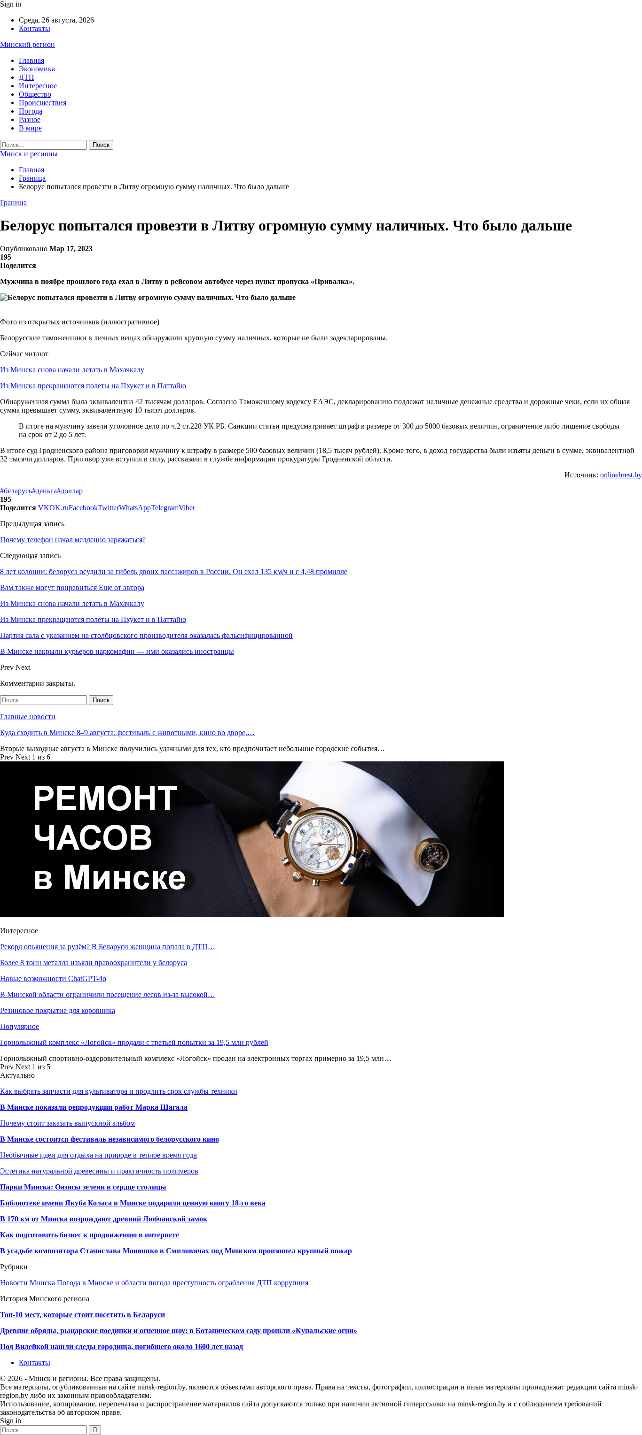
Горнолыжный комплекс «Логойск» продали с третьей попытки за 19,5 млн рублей (134, 1042)
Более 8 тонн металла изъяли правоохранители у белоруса (93, 963)
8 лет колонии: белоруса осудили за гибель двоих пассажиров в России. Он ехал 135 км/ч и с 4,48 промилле (173, 572)
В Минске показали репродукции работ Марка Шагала (94, 1107)
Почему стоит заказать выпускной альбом (67, 1123)
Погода (30, 111)
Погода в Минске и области (102, 1283)
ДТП (26, 77)
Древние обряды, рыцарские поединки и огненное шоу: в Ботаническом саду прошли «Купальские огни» (178, 1331)
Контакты (34, 28)
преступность (194, 1283)
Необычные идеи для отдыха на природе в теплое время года (98, 1155)
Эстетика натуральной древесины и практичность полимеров (99, 1171)
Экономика (37, 69)
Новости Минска (27, 1283)
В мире (30, 128)
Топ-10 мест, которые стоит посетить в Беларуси (82, 1315)
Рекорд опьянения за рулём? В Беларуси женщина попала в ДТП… (107, 947)
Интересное (38, 86)
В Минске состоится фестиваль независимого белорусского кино (109, 1139)
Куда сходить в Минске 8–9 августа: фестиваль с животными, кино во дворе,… (127, 733)
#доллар (70, 491)
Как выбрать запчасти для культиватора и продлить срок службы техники (118, 1091)
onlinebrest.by (621, 475)
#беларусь (16, 491)
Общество (35, 94)
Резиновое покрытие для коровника (57, 1010)
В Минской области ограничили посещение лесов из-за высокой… (107, 994)
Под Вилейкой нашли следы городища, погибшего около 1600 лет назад (121, 1347)
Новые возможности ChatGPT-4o (53, 978)
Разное (29, 119)
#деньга (44, 491)
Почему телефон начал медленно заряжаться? (73, 540)
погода (160, 1283)
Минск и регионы (29, 154)
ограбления (236, 1283)
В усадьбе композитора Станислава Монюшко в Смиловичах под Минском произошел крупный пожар (176, 1251)
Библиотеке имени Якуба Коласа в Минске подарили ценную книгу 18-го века (133, 1203)
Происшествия (42, 103)
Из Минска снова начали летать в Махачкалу (72, 370)
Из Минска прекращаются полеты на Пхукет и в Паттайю (93, 386)
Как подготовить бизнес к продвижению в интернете (89, 1235)
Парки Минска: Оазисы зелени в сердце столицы (83, 1187)
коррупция (291, 1283)
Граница (13, 203)
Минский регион (27, 44)
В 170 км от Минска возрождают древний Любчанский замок (103, 1219)
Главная (31, 60)
